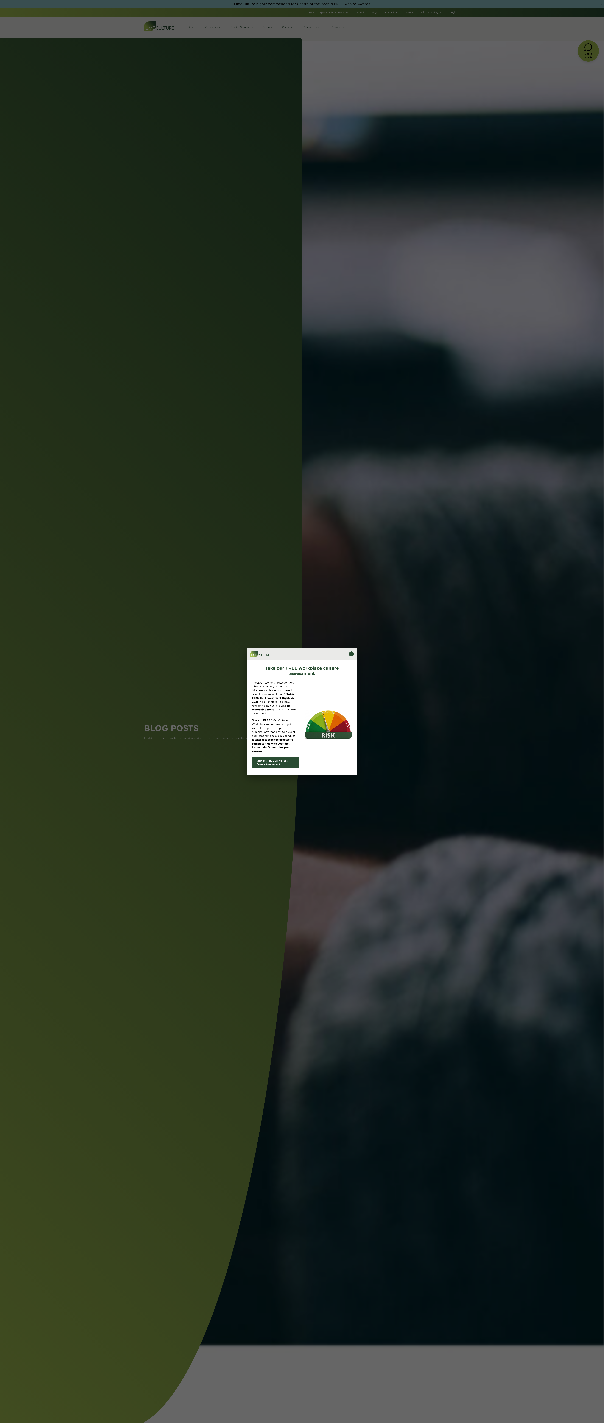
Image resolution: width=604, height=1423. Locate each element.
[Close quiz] (351, 653)
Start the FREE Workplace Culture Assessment (272, 763)
